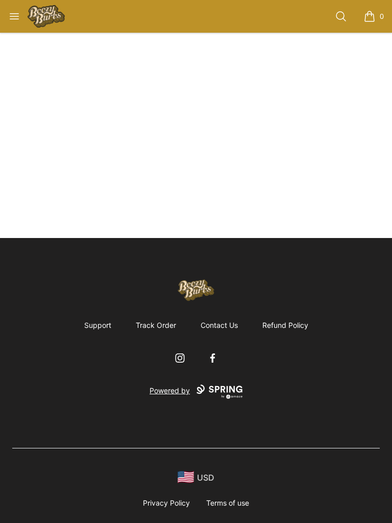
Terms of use (227, 502)
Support (97, 325)
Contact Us (219, 325)
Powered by (170, 390)
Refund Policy (285, 325)
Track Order (156, 325)
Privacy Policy (166, 502)
